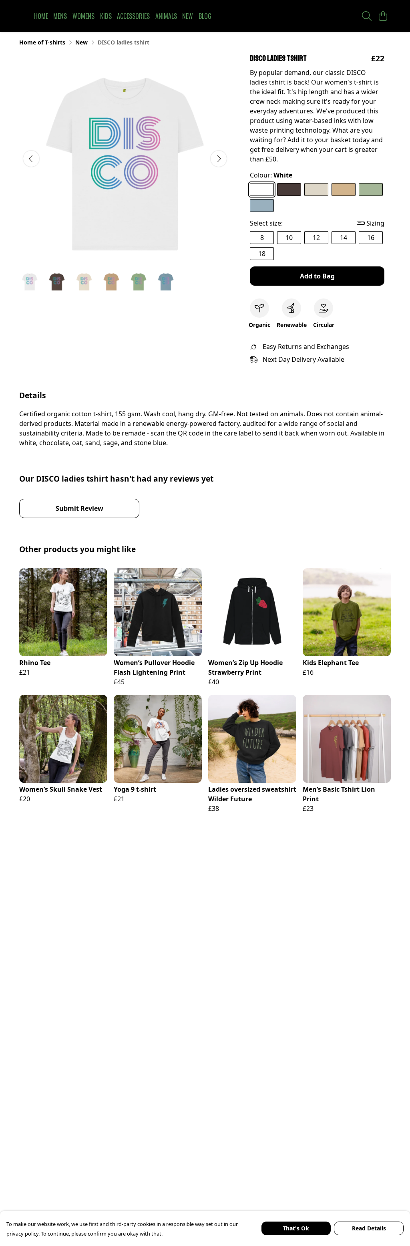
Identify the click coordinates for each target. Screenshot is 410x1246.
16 (370, 237)
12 (316, 237)
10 (289, 237)
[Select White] (262, 189)
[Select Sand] (344, 189)
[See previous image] (31, 159)
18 (261, 253)
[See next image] (219, 159)
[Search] (367, 16)
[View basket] (383, 16)
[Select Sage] (371, 189)
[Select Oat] (316, 189)
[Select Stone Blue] (262, 205)
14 (343, 237)
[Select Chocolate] (289, 189)
